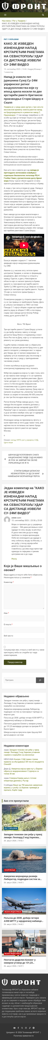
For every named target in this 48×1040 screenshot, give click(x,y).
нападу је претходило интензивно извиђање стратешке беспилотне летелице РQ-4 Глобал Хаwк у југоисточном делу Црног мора (23, 175)
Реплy (14, 559)
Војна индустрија (13, 912)
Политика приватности (24, 1036)
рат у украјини (28, 440)
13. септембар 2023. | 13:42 (15, 69)
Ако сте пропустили (16, 800)
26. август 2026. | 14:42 (13, 924)
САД (36, 440)
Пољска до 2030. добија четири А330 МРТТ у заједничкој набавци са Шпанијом (23, 921)
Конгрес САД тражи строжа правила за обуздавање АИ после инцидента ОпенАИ (24, 761)
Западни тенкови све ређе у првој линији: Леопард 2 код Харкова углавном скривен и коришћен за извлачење (23, 703)
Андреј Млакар (34, 69)
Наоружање (10, 870)
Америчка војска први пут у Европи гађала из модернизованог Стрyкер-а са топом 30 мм (23, 771)
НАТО (19, 440)
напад (13, 440)
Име (6, 613)
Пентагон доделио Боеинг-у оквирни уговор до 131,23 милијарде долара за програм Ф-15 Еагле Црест (23, 726)
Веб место (8, 636)
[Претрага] (40, 680)
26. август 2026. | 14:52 (13, 841)
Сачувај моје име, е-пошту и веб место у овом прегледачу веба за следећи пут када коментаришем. (24, 652)
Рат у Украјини (11, 39)
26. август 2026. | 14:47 (13, 883)
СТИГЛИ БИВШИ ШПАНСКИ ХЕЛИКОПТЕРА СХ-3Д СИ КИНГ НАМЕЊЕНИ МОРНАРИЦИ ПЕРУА (24, 473)
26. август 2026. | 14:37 (13, 966)
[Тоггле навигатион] (5, 15)
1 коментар (8, 72)
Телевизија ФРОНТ (30, 1032)
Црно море (8, 442)
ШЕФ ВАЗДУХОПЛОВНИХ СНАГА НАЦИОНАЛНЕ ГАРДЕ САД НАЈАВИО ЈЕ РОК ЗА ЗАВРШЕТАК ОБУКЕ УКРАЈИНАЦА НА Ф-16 (25, 459)
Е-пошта (8, 624)
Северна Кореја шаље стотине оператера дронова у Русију (20, 779)
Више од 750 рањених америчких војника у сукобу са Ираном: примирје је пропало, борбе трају (23, 787)
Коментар (9, 582)
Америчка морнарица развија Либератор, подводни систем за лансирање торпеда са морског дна (23, 712)
